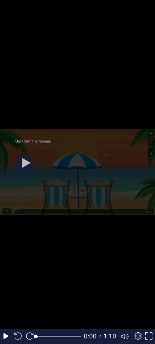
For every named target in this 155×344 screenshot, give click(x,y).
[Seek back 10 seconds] (18, 336)
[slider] (59, 336)
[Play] (24, 163)
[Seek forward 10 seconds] (30, 336)
